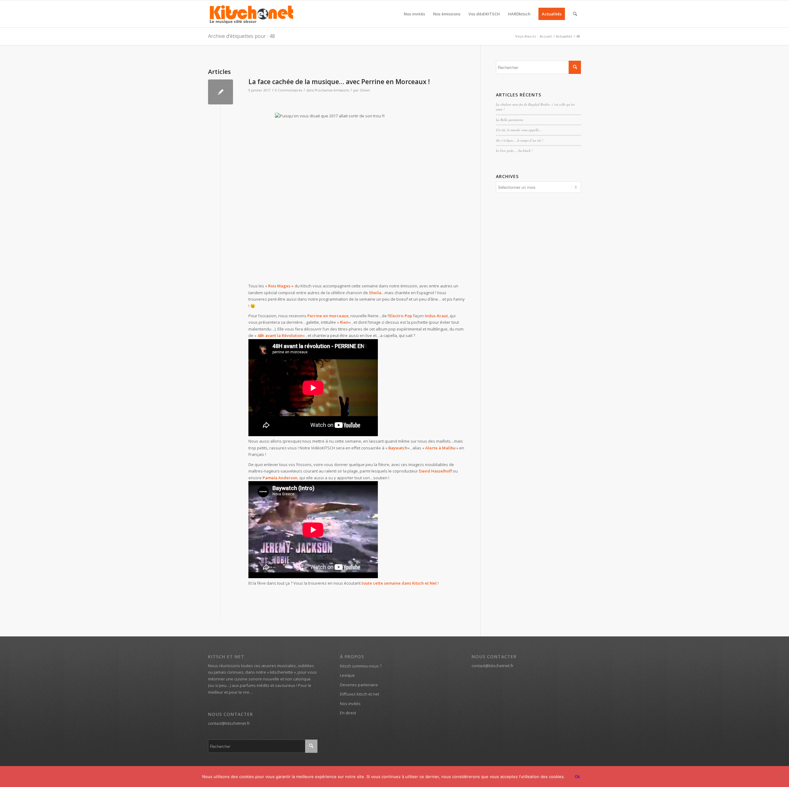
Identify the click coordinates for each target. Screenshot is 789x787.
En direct (348, 713)
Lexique (347, 675)
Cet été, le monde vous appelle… (519, 130)
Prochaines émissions (332, 90)
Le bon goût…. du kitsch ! (514, 150)
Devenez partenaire (359, 685)
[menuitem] (414, 13)
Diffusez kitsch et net (359, 694)
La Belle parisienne (509, 119)
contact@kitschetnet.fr (229, 723)
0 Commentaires (288, 90)
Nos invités (350, 703)
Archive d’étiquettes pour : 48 (241, 36)
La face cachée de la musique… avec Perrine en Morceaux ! (339, 81)
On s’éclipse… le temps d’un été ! (519, 140)
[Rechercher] (575, 13)
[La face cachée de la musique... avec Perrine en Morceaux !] (220, 91)
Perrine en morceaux (328, 315)
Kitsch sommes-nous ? (361, 666)
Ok (577, 776)
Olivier (365, 90)
